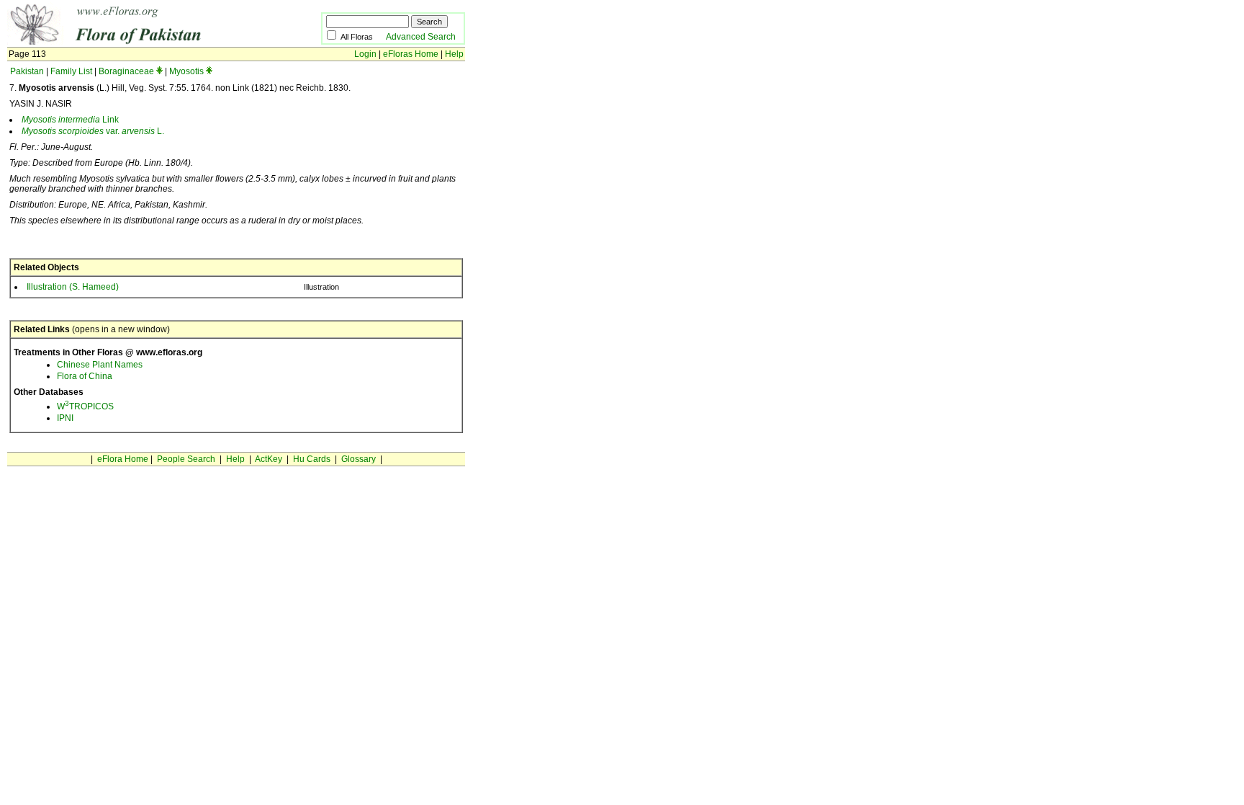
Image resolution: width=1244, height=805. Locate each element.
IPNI (65, 418)
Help (454, 54)
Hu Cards (311, 459)
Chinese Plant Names (100, 365)
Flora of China (84, 376)
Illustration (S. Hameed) (73, 287)
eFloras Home (410, 54)
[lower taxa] (159, 71)
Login (365, 54)
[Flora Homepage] (142, 42)
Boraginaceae (126, 71)
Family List (71, 71)
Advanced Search (421, 37)
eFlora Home (122, 459)
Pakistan (27, 71)
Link (70, 120)
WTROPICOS (85, 406)
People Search (186, 459)
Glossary (358, 459)
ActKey (268, 459)
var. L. (93, 131)
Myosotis (186, 71)
